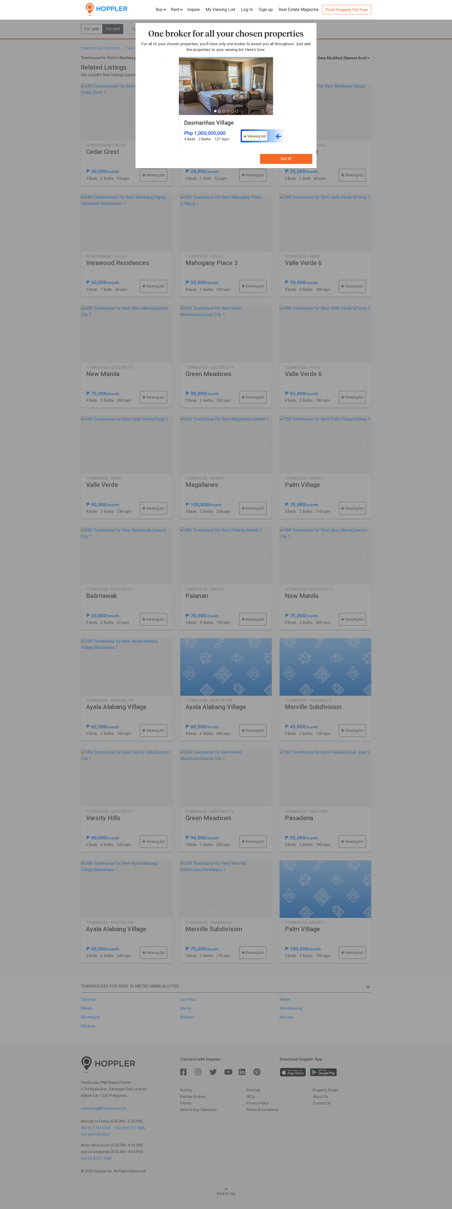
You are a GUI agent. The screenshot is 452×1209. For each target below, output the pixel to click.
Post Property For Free (346, 9)
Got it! (286, 158)
